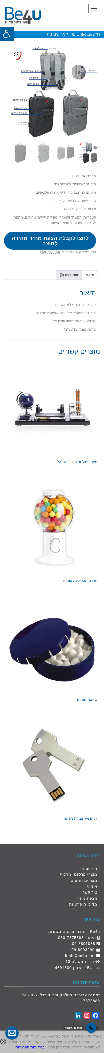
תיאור (89, 275)
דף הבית (89, 868)
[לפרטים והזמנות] (91, 1028)
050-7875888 (50, 252)
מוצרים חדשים (84, 880)
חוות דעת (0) (69, 275)
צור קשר (90, 892)
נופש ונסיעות (60, 223)
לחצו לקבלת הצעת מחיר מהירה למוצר (50, 240)
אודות (92, 886)
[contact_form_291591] (12, 1033)
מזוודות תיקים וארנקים (41, 217)
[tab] (90, 275)
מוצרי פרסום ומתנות (78, 874)
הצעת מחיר (87, 898)
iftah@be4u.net (80, 955)
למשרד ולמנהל (70, 217)
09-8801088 (83, 943)
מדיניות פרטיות (83, 904)
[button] (7, 34)
